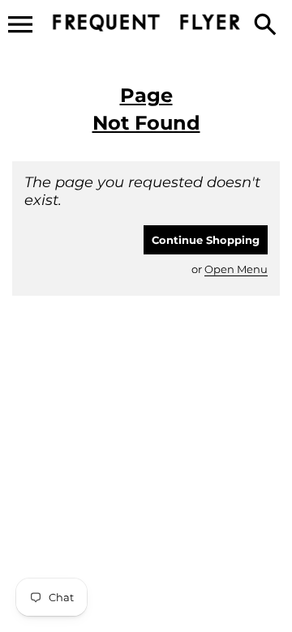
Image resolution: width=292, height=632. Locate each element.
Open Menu (236, 269)
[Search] (268, 26)
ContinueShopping (206, 239)
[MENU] (20, 24)
